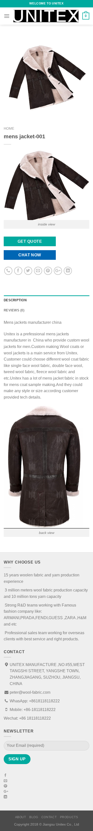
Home (9, 128)
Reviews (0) (14, 310)
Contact (49, 817)
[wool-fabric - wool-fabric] (46, 16)
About (20, 817)
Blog (33, 817)
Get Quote (30, 241)
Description (15, 300)
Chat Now (29, 255)
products (69, 817)
